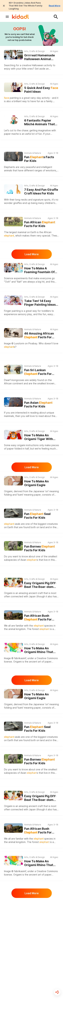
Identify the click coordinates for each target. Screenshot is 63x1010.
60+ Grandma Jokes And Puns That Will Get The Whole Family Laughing (25, 6)
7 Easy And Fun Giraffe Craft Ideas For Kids (41, 191)
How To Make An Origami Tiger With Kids (38, 437)
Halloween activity (42, 65)
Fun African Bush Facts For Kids (38, 617)
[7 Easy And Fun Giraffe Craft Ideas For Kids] (13, 189)
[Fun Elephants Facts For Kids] (13, 156)
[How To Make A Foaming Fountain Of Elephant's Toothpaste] (13, 267)
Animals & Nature (32, 153)
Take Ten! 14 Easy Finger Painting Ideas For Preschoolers (40, 303)
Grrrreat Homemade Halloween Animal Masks (39, 57)
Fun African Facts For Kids (39, 224)
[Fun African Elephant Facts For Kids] (13, 221)
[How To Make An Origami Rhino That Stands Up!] (13, 647)
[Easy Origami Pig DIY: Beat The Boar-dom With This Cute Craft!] (13, 582)
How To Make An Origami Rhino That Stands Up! (38, 650)
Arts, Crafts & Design (34, 51)
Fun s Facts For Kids (39, 159)
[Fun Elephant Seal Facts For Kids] (13, 512)
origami (21, 445)
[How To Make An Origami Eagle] (13, 480)
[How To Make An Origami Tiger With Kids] (13, 434)
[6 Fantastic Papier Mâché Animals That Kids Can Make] (13, 120)
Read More (54, 5)
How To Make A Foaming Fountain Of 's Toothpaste (41, 270)
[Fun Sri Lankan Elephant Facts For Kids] (13, 369)
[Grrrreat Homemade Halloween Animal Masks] (13, 54)
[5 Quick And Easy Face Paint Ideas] (13, 87)
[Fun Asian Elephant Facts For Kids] (13, 401)
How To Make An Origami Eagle (36, 483)
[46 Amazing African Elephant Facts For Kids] (13, 333)
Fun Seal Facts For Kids (37, 516)
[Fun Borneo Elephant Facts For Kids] (13, 545)
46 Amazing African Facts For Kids (39, 335)
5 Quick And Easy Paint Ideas (41, 90)
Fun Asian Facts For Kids (38, 404)
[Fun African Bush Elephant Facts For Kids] (13, 614)
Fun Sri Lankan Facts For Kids (38, 372)
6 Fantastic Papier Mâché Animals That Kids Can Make (39, 122)
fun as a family (44, 101)
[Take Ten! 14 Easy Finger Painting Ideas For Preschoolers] (13, 300)
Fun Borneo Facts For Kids (39, 548)
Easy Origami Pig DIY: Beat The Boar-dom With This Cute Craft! (40, 585)
